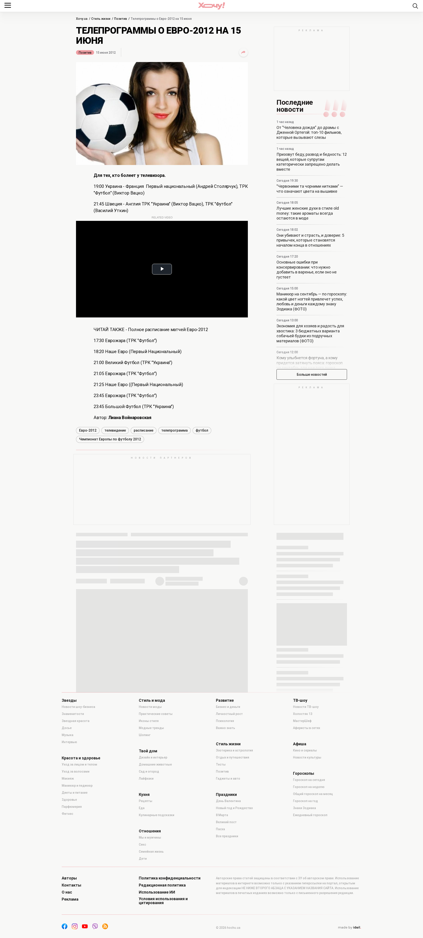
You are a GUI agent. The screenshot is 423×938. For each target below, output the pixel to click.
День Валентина (228, 801)
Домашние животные (155, 764)
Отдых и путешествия (232, 757)
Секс (142, 844)
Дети (143, 858)
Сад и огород (149, 771)
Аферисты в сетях (306, 728)
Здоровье (69, 799)
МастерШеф (302, 721)
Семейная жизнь (151, 851)
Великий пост (226, 822)
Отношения (150, 831)
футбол (202, 430)
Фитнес (67, 813)
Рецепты (145, 801)
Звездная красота (75, 721)
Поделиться (243, 52)
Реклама (70, 899)
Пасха (220, 829)
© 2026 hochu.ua (228, 927)
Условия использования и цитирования (163, 901)
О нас (67, 892)
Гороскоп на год (305, 801)
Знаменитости (73, 714)
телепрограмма (174, 430)
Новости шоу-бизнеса (78, 707)
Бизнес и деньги (228, 707)
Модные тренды (151, 728)
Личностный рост (229, 714)
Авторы (69, 878)
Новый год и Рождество (234, 808)
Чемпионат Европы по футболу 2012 (110, 439)
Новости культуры (307, 757)
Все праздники (227, 836)
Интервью (69, 742)
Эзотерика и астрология (234, 750)
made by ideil (349, 927)
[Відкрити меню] (7, 5)
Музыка (67, 735)
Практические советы (156, 714)
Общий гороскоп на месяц (313, 794)
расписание (143, 430)
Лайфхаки (146, 778)
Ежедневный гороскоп (310, 815)
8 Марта (222, 815)
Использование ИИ (157, 892)
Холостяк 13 (302, 714)
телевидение (115, 430)
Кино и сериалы (305, 750)
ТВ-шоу (300, 700)
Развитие (225, 700)
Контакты (71, 885)
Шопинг (144, 735)
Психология (225, 721)
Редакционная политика (162, 885)
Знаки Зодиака (304, 808)
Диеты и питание (74, 792)
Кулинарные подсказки (156, 815)
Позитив (85, 52)
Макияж (68, 778)
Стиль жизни (228, 744)
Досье (67, 728)
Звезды (69, 700)
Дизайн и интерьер (153, 757)
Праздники (226, 795)
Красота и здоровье (81, 758)
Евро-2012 (87, 430)
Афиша (299, 744)
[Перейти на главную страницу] (211, 5)
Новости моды (150, 707)
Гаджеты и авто (228, 778)
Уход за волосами (75, 771)
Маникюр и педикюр (77, 785)
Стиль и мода (152, 700)
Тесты (221, 764)
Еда (142, 808)
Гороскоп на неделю (309, 787)
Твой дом (148, 751)
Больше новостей (312, 374)
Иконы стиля (149, 721)
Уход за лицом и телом (79, 764)
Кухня (144, 795)
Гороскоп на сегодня (309, 780)
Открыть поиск (415, 6)
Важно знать (225, 728)
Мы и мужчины (150, 837)
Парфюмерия (72, 806)
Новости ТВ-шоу (306, 707)
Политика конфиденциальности (169, 878)
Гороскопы (303, 773)
